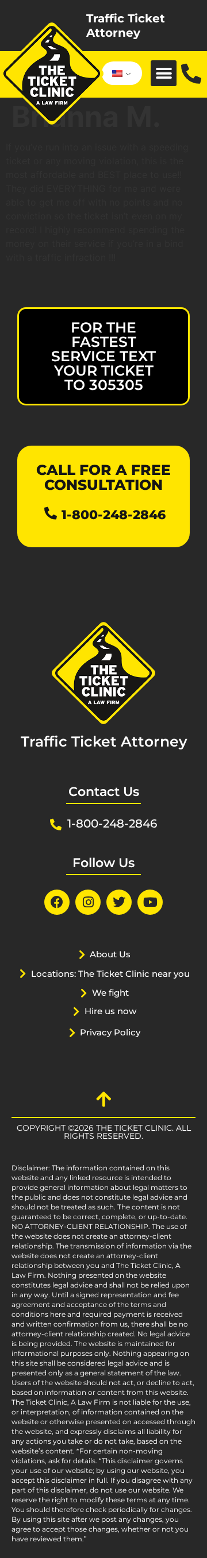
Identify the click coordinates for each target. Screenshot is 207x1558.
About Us (110, 954)
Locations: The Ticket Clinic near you (110, 973)
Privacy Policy (110, 1032)
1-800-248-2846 (114, 515)
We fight (110, 992)
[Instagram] (88, 902)
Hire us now (110, 1011)
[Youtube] (150, 902)
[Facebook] (57, 902)
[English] (120, 73)
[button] (164, 73)
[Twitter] (119, 902)
